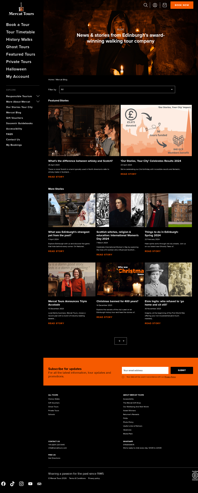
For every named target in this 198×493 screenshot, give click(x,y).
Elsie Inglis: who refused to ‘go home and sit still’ (164, 303)
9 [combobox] (119, 341)
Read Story (56, 176)
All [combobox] (62, 89)
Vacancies (127, 430)
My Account (17, 76)
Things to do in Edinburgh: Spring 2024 (161, 233)
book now (182, 5)
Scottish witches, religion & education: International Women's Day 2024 (118, 235)
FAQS (9, 134)
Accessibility (14, 128)
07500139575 (128, 445)
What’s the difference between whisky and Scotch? (80, 161)
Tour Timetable (20, 32)
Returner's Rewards (131, 414)
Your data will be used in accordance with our (151, 377)
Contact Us (13, 139)
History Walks (19, 39)
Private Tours (18, 62)
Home (51, 79)
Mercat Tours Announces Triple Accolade (67, 303)
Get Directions (54, 458)
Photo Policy (128, 422)
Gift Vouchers (14, 118)
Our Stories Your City (19, 107)
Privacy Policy (170, 377)
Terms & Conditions (77, 478)
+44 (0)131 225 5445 (56, 445)
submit (182, 370)
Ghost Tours (17, 47)
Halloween (16, 69)
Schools (51, 414)
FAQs (125, 418)
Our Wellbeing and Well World (136, 407)
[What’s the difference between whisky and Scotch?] (83, 130)
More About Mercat (18, 101)
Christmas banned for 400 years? (117, 301)
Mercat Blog (13, 112)
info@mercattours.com (57, 448)
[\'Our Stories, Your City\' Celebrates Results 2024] (156, 130)
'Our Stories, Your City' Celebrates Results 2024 (151, 161)
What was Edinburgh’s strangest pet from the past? (68, 233)
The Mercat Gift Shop (132, 403)
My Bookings (14, 145)
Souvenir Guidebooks (19, 123)
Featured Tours (20, 54)
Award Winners (129, 410)
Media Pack (128, 434)
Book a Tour (18, 24)
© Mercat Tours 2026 (57, 478)
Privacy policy (94, 478)
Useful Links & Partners (132, 426)
